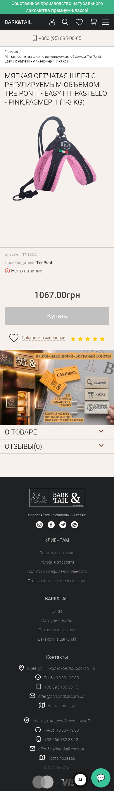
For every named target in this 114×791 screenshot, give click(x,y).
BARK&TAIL (18, 22)
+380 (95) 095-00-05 (60, 38)
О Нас (57, 611)
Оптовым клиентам (57, 629)
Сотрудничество (56, 620)
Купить (57, 315)
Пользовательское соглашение (57, 580)
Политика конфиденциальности (57, 571)
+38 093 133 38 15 (61, 687)
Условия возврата (56, 562)
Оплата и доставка (56, 552)
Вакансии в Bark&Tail (57, 639)
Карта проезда (61, 705)
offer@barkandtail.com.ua (61, 696)
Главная (11, 52)
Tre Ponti (44, 262)
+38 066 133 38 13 (61, 739)
